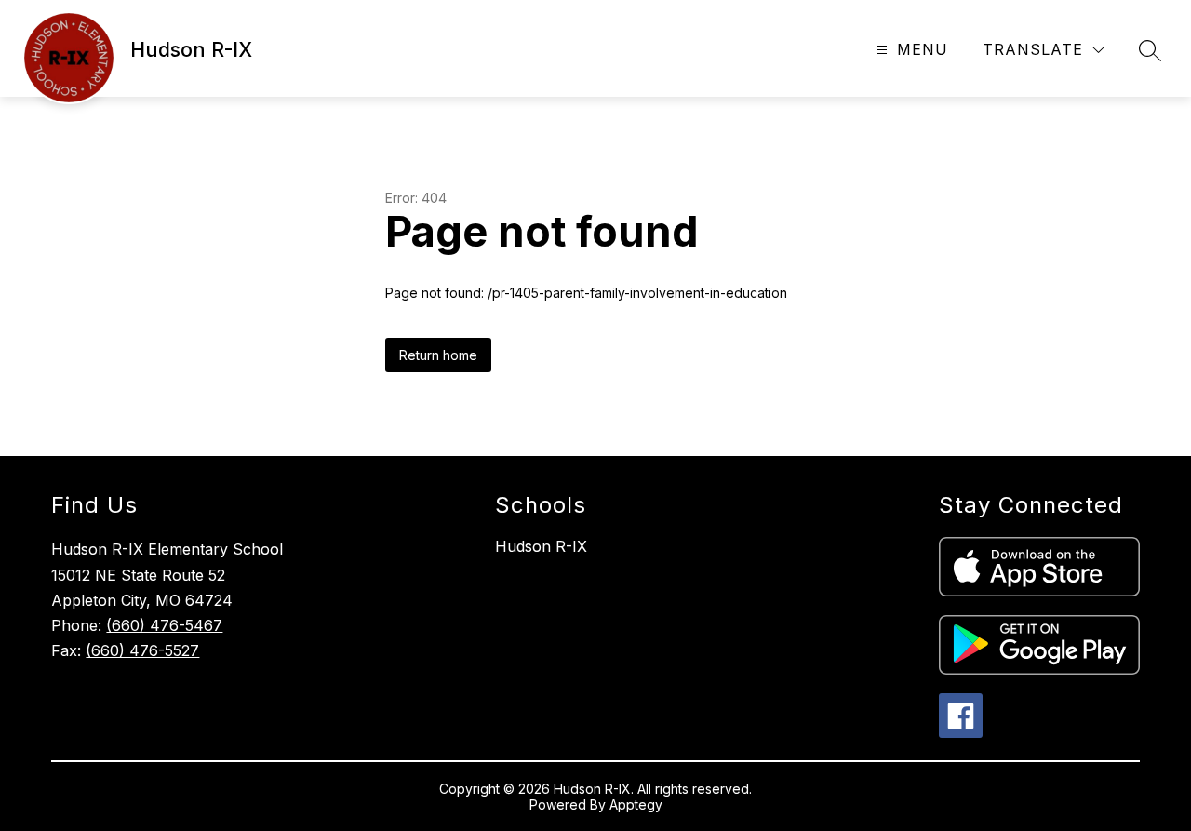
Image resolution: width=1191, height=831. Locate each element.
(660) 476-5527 (142, 650)
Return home (438, 355)
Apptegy (635, 804)
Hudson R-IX (541, 546)
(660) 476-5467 (164, 625)
